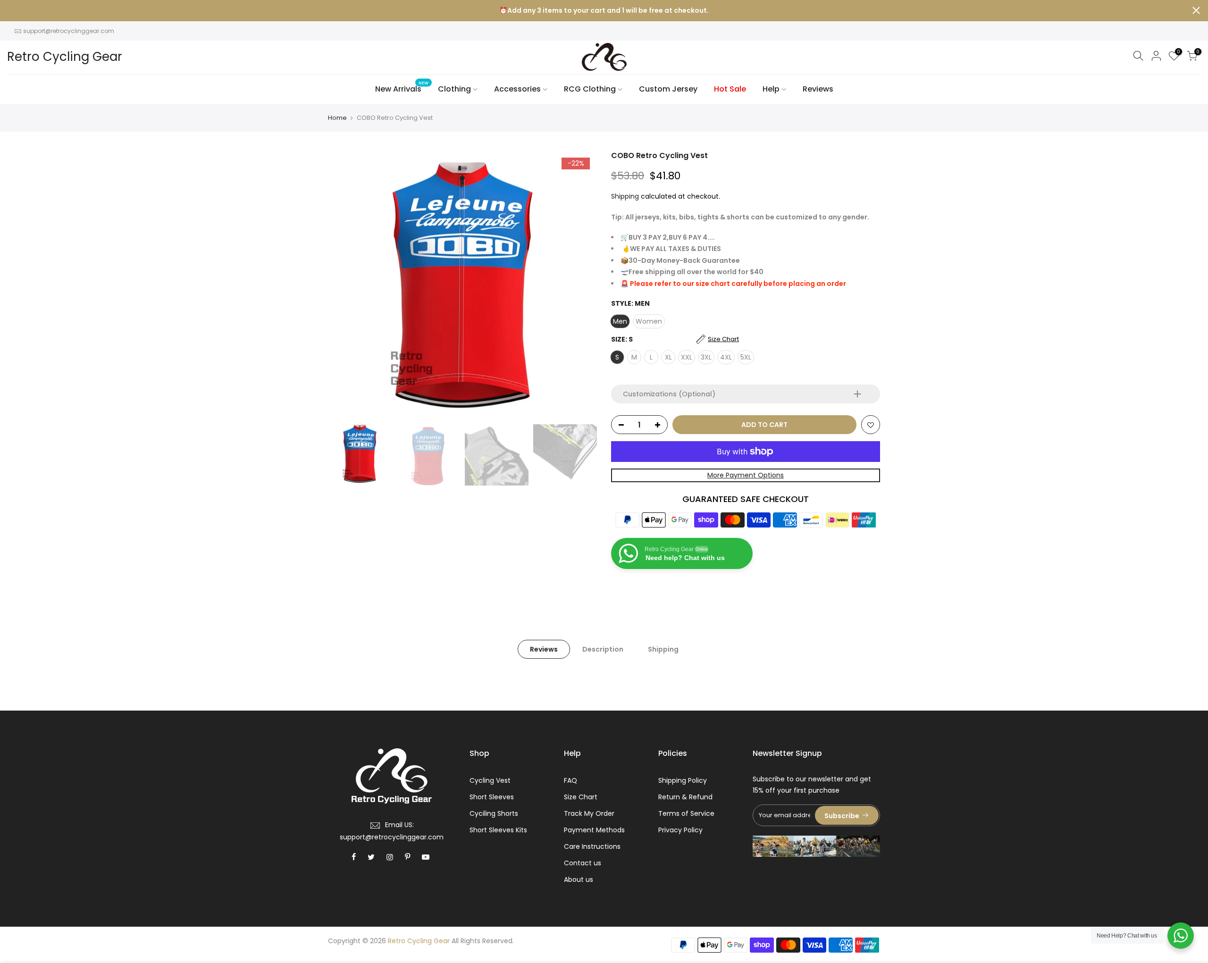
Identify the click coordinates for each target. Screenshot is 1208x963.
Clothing (454, 89)
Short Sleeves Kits (498, 830)
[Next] (580, 285)
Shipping (625, 196)
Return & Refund (685, 797)
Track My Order (589, 813)
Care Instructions (592, 846)
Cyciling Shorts (494, 813)
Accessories (517, 89)
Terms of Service (686, 813)
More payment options (745, 475)
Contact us (582, 863)
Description (602, 649)
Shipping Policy (682, 780)
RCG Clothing (590, 89)
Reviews (818, 89)
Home (337, 118)
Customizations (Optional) (669, 394)
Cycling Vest (490, 780)
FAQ (570, 780)
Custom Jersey (668, 89)
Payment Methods (594, 830)
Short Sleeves (492, 797)
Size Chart (580, 797)
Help (771, 89)
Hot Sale (730, 89)
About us (578, 879)
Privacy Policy (680, 830)
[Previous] (344, 285)
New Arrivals (402, 87)
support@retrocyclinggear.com (68, 31)
